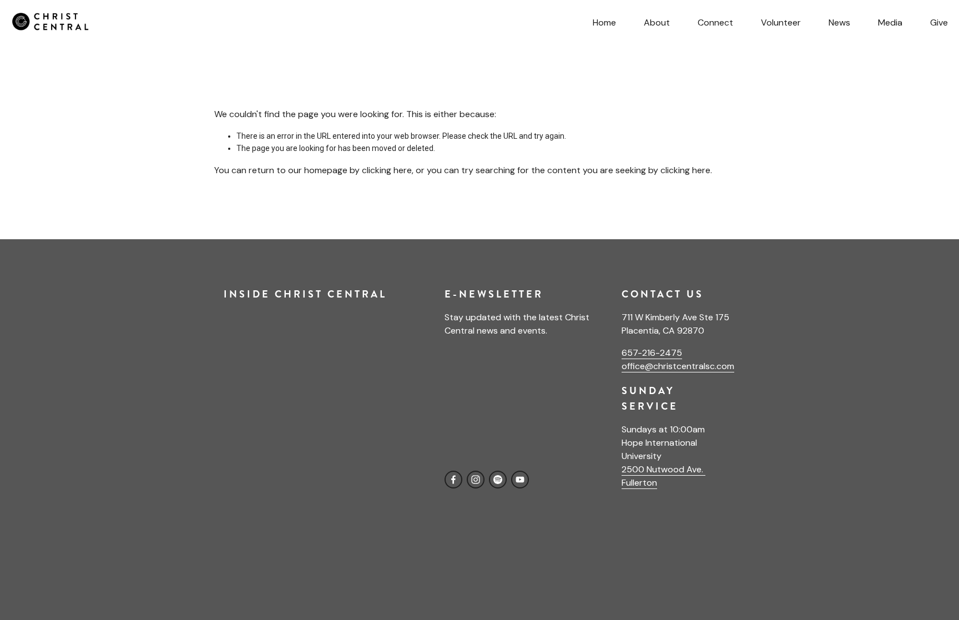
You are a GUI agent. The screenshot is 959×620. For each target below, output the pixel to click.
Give (939, 22)
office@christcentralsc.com (678, 366)
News (839, 22)
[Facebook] (453, 479)
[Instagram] (475, 479)
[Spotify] (498, 479)
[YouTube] (520, 479)
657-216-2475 (652, 353)
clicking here (387, 170)
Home (604, 22)
